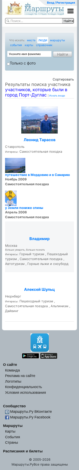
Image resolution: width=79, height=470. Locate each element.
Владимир (39, 238)
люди (42, 40)
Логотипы (13, 381)
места (31, 40)
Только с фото (23, 63)
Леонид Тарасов (40, 139)
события (16, 45)
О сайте (10, 364)
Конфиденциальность (23, 387)
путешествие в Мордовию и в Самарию (37, 175)
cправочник (44, 45)
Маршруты (12, 425)
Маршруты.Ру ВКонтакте (31, 411)
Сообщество (14, 406)
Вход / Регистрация (61, 2)
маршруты (57, 40)
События (12, 437)
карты (29, 45)
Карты (10, 431)
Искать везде (57, 95)
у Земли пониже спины (24, 208)
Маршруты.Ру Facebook (30, 417)
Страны (11, 442)
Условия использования (25, 392)
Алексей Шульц (39, 289)
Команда (12, 370)
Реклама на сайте (20, 376)
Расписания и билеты (23, 451)
